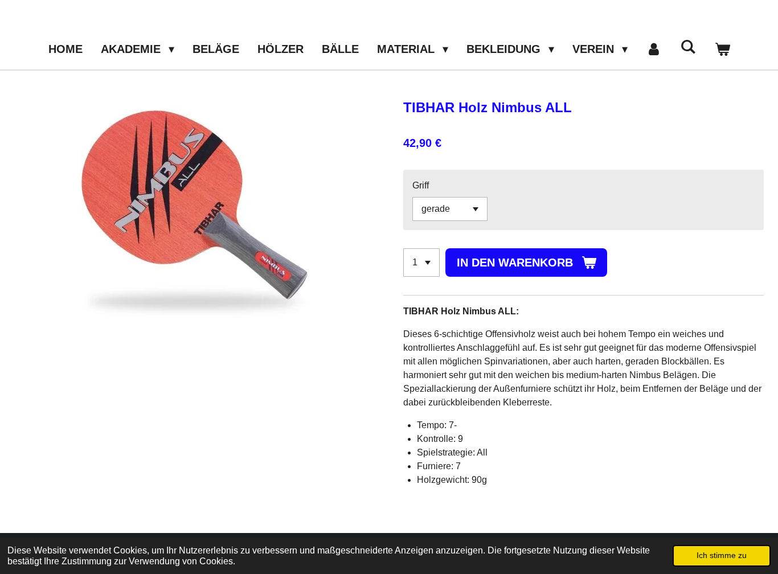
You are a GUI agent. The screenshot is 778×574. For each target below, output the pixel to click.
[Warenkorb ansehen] (722, 49)
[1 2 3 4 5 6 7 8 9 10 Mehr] (421, 262)
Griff (420, 185)
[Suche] (688, 47)
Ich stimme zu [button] (722, 555)
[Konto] (654, 49)
